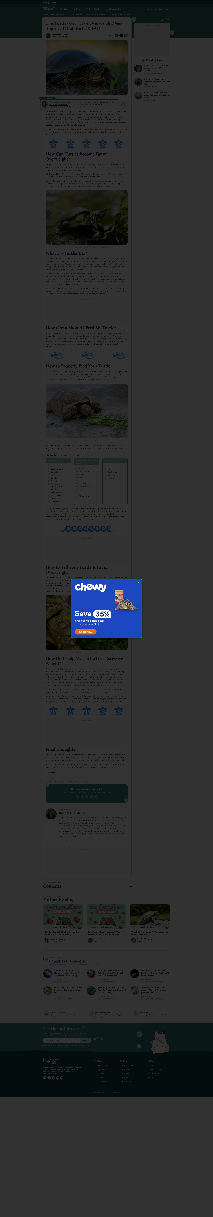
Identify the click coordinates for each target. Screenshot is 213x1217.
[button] (139, 582)
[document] (106, 608)
